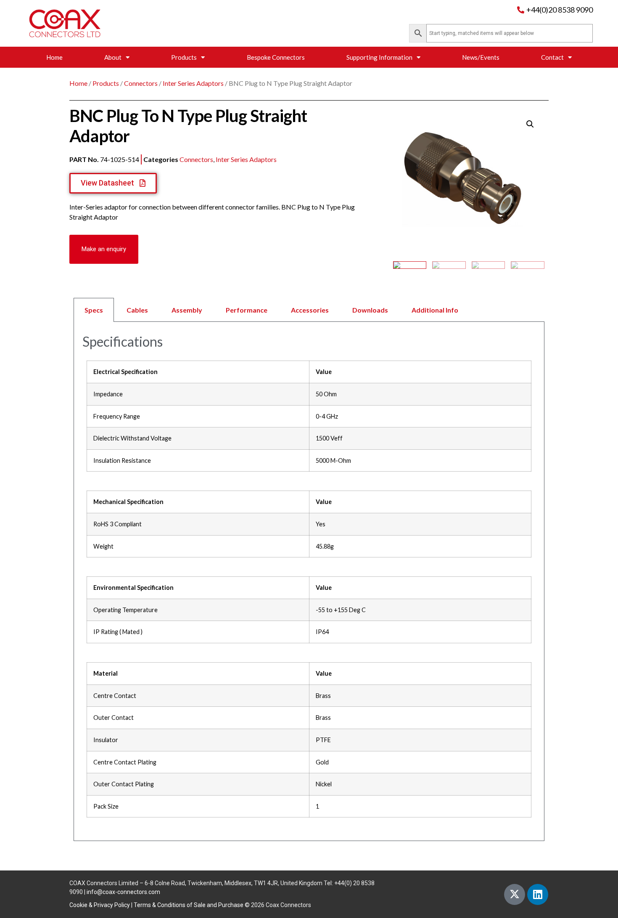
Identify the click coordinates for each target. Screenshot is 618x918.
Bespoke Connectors (276, 57)
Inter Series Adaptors (193, 83)
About (112, 57)
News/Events (480, 57)
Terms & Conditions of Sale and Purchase (188, 905)
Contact (552, 57)
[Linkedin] (537, 894)
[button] (103, 249)
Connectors (141, 83)
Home (54, 57)
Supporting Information (379, 57)
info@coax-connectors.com (123, 892)
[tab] (309, 310)
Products (184, 57)
